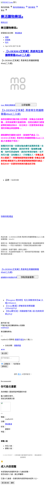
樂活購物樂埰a (12, 16)
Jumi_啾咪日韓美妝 (8, 105)
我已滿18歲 (5, 483)
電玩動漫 (18, 33)
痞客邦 (17, 339)
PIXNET (10, 455)
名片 (7, 42)
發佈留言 (4, 366)
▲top (3, 349)
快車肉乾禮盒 (7, 216)
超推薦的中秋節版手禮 (9, 277)
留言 (22, 339)
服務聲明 (23, 457)
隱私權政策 (38, 455)
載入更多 (4, 353)
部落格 (7, 40)
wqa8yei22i (5, 327)
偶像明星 (17, 345)
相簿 (7, 37)
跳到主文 (4, 22)
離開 (12, 483)
